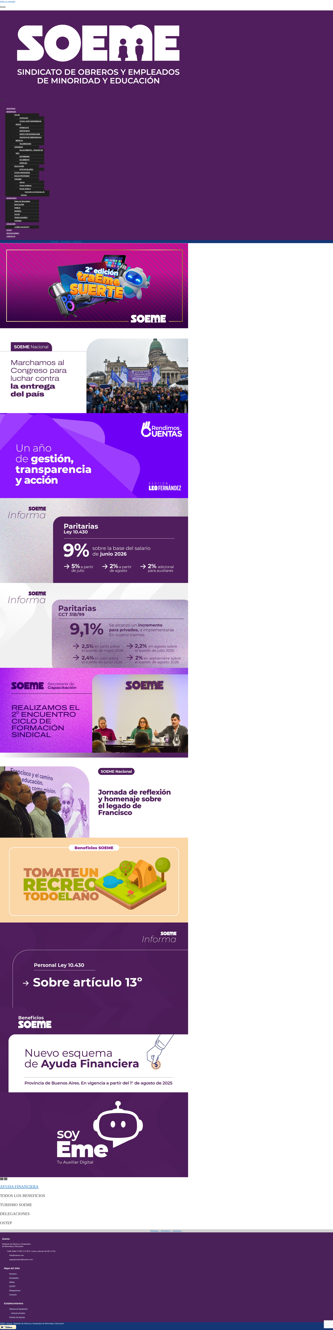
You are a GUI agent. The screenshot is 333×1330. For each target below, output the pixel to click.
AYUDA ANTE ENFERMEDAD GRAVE (28, 122)
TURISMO (17, 179)
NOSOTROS (11, 109)
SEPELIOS (23, 163)
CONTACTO (11, 236)
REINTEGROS (25, 131)
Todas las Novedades (22, 201)
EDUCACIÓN (19, 166)
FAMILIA (17, 208)
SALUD (17, 115)
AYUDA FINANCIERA (22, 173)
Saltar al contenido (7, 1)
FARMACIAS (24, 128)
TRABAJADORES (21, 218)
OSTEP (9, 230)
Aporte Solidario (25, 186)
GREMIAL (17, 211)
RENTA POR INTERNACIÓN (30, 134)
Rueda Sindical (25, 189)
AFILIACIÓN (11, 224)
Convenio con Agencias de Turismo (32, 193)
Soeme (3, 7)
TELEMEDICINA (25, 144)
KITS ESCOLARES (26, 169)
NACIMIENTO (24, 160)
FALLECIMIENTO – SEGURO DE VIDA (29, 151)
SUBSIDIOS (18, 147)
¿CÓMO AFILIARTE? (21, 227)
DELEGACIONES (13, 233)
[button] (125, 102)
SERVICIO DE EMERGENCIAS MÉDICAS (29, 139)
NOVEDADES (12, 198)
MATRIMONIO (25, 156)
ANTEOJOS (24, 118)
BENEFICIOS (11, 112)
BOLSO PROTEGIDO (21, 176)
